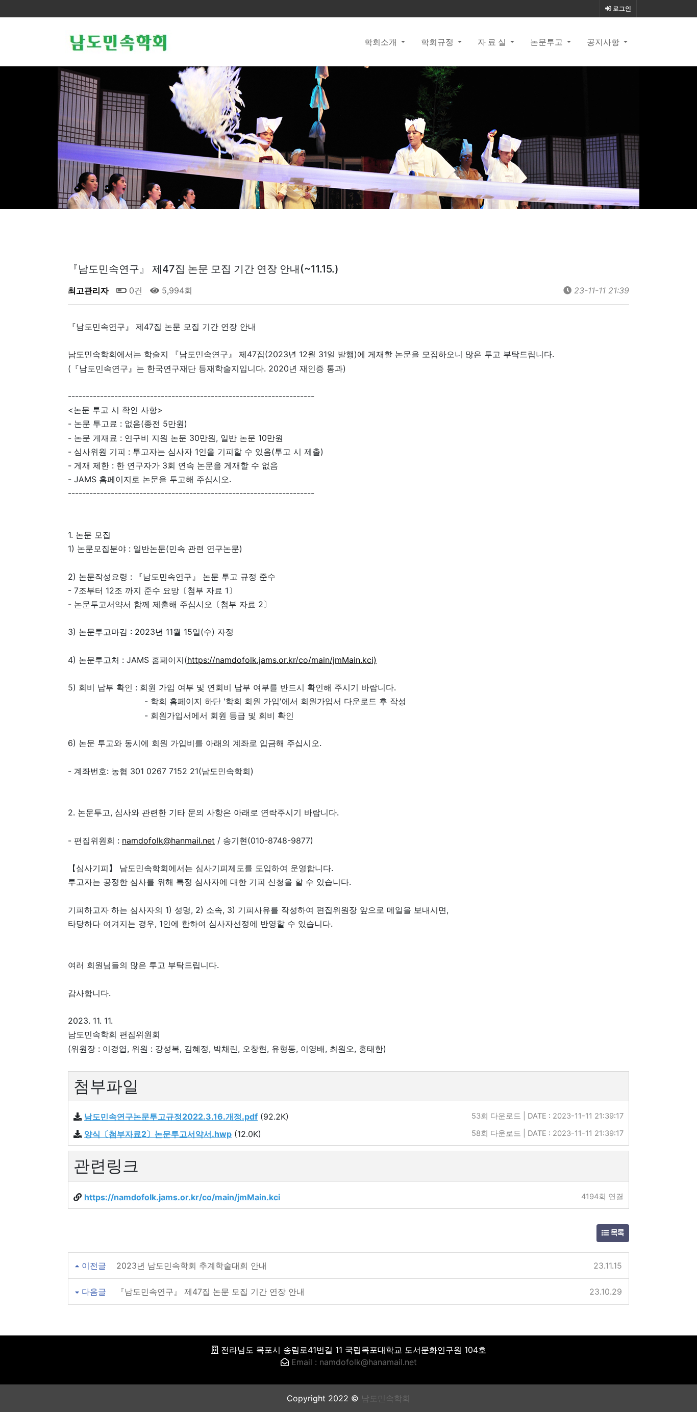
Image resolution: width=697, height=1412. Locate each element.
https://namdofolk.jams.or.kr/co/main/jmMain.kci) (282, 660)
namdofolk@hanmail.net (168, 840)
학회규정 (438, 41)
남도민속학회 (385, 1398)
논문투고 (547, 41)
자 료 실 (493, 41)
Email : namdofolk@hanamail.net (354, 1362)
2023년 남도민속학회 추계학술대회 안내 (191, 1265)
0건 (134, 290)
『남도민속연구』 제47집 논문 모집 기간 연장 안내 (210, 1291)
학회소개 (381, 41)
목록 (616, 1233)
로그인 (621, 8)
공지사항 (604, 41)
